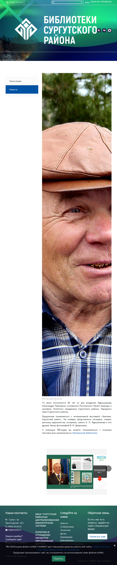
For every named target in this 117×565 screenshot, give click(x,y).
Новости (13, 89)
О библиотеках (67, 526)
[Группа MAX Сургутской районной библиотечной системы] (110, 30)
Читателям (65, 530)
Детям (63, 533)
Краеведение (66, 537)
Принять (58, 558)
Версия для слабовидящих (101, 1)
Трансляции (15, 80)
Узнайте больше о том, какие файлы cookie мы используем (74, 548)
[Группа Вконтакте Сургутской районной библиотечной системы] (104, 30)
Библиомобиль (67, 540)
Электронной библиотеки (84, 432)
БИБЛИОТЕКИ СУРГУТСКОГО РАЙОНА (70, 30)
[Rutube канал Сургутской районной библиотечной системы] (99, 30)
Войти (87, 2)
